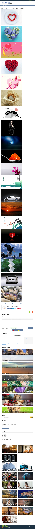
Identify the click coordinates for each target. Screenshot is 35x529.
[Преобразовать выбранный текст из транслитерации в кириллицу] (18, 319)
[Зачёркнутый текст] (6, 319)
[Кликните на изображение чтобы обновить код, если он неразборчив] (13, 329)
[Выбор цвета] (14, 319)
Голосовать (5, 428)
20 (17, 342)
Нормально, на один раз (6, 425)
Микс (23, 8)
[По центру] (9, 319)
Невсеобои (8, 3)
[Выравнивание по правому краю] (11, 319)
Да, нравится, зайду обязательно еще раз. (9, 424)
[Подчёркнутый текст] (5, 319)
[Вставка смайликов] (12, 319)
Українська (20, 330)
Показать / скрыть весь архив (7, 439)
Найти (32, 417)
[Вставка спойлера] (20, 319)
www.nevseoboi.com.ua (5, 526)
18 (8, 342)
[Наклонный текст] (3, 319)
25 (8, 343)
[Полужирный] (2, 319)
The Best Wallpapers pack (18, 8)
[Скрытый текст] (15, 319)
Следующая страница (26, 303)
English (15, 330)
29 (26, 343)
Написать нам (4, 525)
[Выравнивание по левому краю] (8, 319)
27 (17, 343)
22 (26, 342)
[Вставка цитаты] (17, 319)
